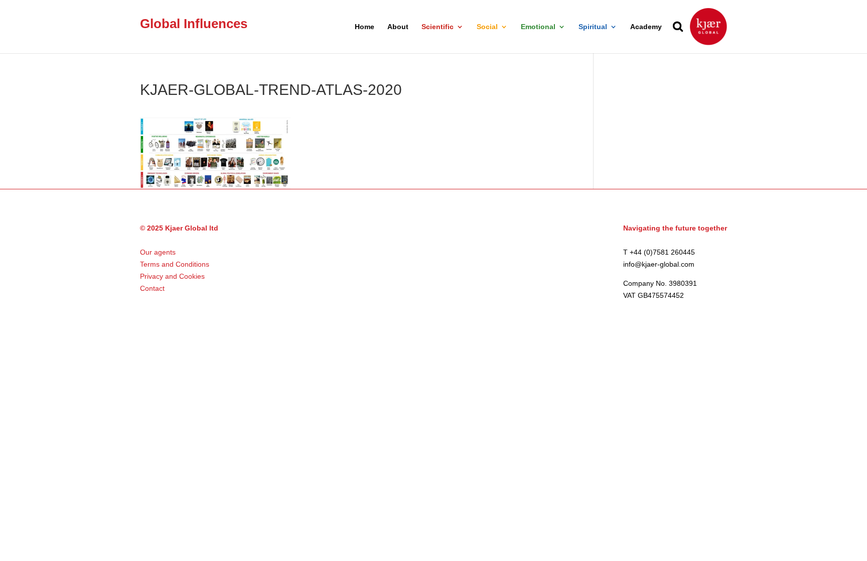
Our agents (158, 252)
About (397, 27)
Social (487, 27)
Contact (152, 288)
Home (364, 27)
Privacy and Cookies (172, 276)
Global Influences (193, 23)
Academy (646, 27)
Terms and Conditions (174, 264)
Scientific (437, 27)
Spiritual (593, 27)
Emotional (538, 27)
